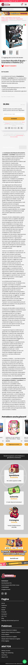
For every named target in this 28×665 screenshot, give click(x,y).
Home (2, 17)
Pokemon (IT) (12, 19)
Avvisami (14, 118)
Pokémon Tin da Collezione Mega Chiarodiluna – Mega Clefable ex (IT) (13, 438)
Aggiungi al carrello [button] (14, 444)
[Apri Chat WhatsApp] (25, 662)
